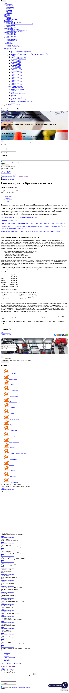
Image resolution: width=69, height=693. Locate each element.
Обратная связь (8, 28)
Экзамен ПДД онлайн (13, 104)
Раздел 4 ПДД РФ (16, 63)
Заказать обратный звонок (8, 666)
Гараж (12, 92)
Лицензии (7, 14)
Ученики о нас (8, 660)
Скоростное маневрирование (19, 96)
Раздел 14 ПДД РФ (16, 74)
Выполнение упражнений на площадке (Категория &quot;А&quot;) (30, 54)
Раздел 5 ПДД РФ (16, 65)
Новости (9, 13)
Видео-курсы (11, 49)
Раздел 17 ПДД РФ (16, 78)
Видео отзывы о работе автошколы (21, 51)
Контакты (10, 5)
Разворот (13, 90)
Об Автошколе (8, 4)
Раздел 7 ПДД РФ (16, 68)
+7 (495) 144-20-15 (6, 173)
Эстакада (13, 95)
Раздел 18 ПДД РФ (16, 80)
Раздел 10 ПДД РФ (16, 69)
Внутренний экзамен (13, 29)
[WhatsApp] (67, 335)
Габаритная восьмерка (17, 87)
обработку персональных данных (20, 162)
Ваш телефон (4, 149)
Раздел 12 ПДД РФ (16, 72)
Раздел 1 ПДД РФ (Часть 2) (18, 59)
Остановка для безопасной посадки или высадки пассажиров (28, 100)
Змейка (13, 103)
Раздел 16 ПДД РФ (16, 77)
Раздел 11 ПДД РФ (16, 71)
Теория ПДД (11, 56)
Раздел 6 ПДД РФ (16, 66)
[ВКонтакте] (55, 335)
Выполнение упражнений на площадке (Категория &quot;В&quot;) (30, 53)
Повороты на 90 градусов (18, 93)
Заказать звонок (23, 176)
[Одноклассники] (58, 335)
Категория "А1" (12, 36)
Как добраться (8, 199)
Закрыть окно (4, 361)
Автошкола (10, 7)
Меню (4, 1)
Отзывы (9, 11)
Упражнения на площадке (14, 86)
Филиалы (6, 22)
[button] (3, 110)
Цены (5, 16)
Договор (9, 10)
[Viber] (65, 335)
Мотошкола (10, 8)
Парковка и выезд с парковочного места (22, 101)
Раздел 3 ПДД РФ (16, 62)
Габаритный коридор (17, 98)
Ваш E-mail (4, 152)
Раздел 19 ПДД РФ (16, 81)
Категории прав (8, 20)
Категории (7, 653)
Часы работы (7, 198)
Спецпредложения (12, 19)
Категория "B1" (11, 34)
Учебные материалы (10, 32)
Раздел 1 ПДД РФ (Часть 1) (18, 57)
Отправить (5, 165)
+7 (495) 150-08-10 (6, 171)
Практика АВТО (12, 23)
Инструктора (8, 26)
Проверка (3, 163)
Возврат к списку (6, 334)
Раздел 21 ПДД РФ (16, 84)
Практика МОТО (12, 25)
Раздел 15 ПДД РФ (16, 75)
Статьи (6, 654)
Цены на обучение (9, 657)
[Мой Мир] (60, 335)
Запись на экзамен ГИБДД (15, 31)
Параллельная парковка (17, 89)
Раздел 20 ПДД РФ (16, 83)
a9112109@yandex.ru (8, 669)
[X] (63, 335)
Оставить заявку (5, 120)
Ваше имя (3, 144)
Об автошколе (8, 196)
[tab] (10, 373)
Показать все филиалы (7, 489)
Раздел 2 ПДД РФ (16, 60)
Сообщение (4, 155)
